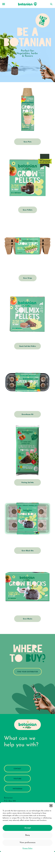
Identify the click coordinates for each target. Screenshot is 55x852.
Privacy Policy (27, 848)
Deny (27, 835)
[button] (51, 805)
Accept (27, 828)
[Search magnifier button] (51, 4)
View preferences (27, 843)
